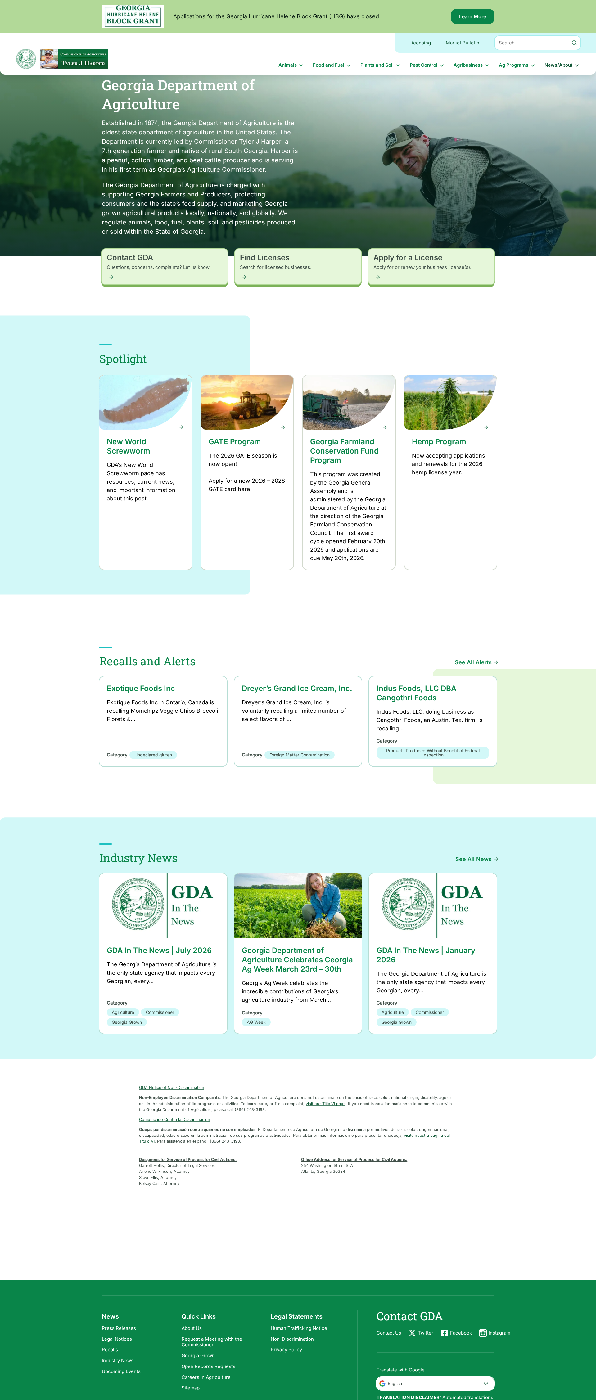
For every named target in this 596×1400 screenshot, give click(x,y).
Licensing (420, 43)
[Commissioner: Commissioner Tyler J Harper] (74, 58)
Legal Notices (117, 1339)
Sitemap (191, 1388)
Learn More (476, 18)
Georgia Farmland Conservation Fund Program (344, 451)
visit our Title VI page (325, 1103)
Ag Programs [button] (513, 65)
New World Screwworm (128, 446)
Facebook (461, 1333)
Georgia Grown (127, 1022)
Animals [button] (287, 65)
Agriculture (123, 1012)
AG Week (256, 1022)
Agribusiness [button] (468, 65)
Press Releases (119, 1328)
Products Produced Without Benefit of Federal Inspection (433, 752)
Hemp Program (439, 441)
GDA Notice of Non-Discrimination (171, 1087)
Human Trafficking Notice (299, 1328)
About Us (192, 1328)
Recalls (110, 1350)
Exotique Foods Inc (141, 688)
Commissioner (160, 1012)
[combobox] (435, 1383)
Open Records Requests (208, 1366)
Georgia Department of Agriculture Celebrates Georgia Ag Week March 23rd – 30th (297, 959)
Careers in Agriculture (206, 1377)
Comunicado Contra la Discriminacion (174, 1119)
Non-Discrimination (292, 1339)
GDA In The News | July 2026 (159, 950)
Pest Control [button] (423, 65)
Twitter (425, 1333)
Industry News (117, 1360)
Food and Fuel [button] (328, 65)
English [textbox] (395, 1383)
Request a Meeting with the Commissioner (212, 1342)
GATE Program (235, 441)
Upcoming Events (121, 1371)
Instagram (499, 1333)
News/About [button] (558, 65)
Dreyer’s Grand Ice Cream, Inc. (297, 688)
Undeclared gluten (153, 754)
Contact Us (389, 1333)
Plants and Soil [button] (377, 65)
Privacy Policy (286, 1350)
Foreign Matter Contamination (299, 754)
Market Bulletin (462, 43)
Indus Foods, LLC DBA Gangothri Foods (416, 693)
